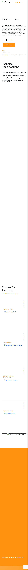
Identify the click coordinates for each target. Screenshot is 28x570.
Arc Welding (11, 55)
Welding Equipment (20, 55)
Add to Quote (8, 44)
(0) (21, 2)
